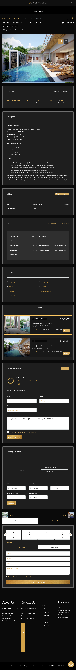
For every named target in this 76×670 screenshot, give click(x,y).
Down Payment (33, 484)
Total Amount (11, 484)
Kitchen (11, 291)
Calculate (11, 503)
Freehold (11, 286)
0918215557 (22, 380)
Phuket (46, 609)
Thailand (43, 605)
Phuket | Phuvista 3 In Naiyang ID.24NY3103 (46, 346)
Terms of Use (33, 432)
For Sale (8, 26)
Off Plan (14, 26)
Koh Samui (47, 612)
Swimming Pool (46, 291)
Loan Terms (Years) (13, 493)
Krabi (45, 619)
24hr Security (13, 282)
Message (9, 415)
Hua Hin (46, 615)
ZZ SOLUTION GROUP (58, 666)
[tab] (60, 41)
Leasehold (12, 295)
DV (3, 26)
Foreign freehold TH (64, 610)
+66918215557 (33, 380)
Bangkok (46, 625)
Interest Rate (54, 484)
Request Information (14, 437)
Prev (11, 515)
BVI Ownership (62, 615)
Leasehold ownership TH (65, 612)
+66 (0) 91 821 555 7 (38, 9)
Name (8, 396)
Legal (59, 607)
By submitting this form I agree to (23, 432)
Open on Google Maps (62, 194)
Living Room (45, 282)
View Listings (65, 368)
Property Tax (32, 493)
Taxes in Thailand (63, 617)
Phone (41, 396)
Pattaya (46, 622)
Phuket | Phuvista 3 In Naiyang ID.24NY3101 (46, 323)
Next (64, 515)
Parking (43, 286)
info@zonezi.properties (38, 11)
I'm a (41, 406)
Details (66, 331)
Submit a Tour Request (38, 582)
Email (8, 406)
